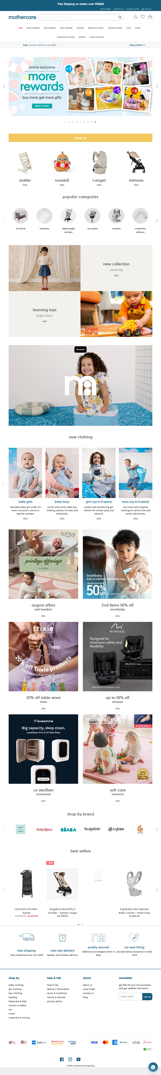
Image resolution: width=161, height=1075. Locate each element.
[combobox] (80, 17)
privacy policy (54, 1001)
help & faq (52, 984)
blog (85, 997)
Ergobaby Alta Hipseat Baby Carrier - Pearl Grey (134, 910)
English (148, 9)
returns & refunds (56, 997)
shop (25, 184)
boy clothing (15, 993)
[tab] (65, 122)
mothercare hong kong (84, 1065)
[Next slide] (157, 86)
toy (10, 1009)
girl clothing (15, 989)
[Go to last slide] (4, 86)
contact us (88, 993)
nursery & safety (17, 1005)
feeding (13, 997)
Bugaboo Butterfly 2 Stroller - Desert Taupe (62, 910)
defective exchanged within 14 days (98, 953)
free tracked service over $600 (26, 954)
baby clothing (16, 984)
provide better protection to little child (134, 953)
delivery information (58, 989)
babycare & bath (18, 1001)
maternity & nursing (19, 1017)
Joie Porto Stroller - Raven (26, 910)
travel (12, 1013)
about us (87, 984)
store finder (89, 989)
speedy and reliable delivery (62, 954)
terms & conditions (57, 993)
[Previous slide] (4, 221)
